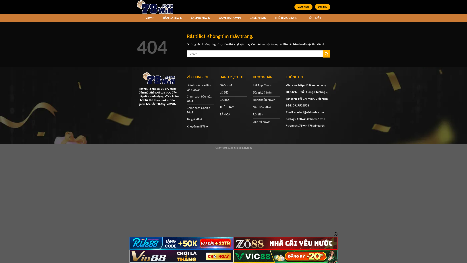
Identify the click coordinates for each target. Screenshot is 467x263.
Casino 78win (200, 17)
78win (150, 17)
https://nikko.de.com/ (312, 85)
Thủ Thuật (313, 17)
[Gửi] (326, 53)
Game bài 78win (230, 17)
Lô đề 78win (258, 17)
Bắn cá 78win (172, 17)
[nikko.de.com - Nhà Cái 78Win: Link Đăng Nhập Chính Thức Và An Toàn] (155, 7)
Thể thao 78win (286, 17)
